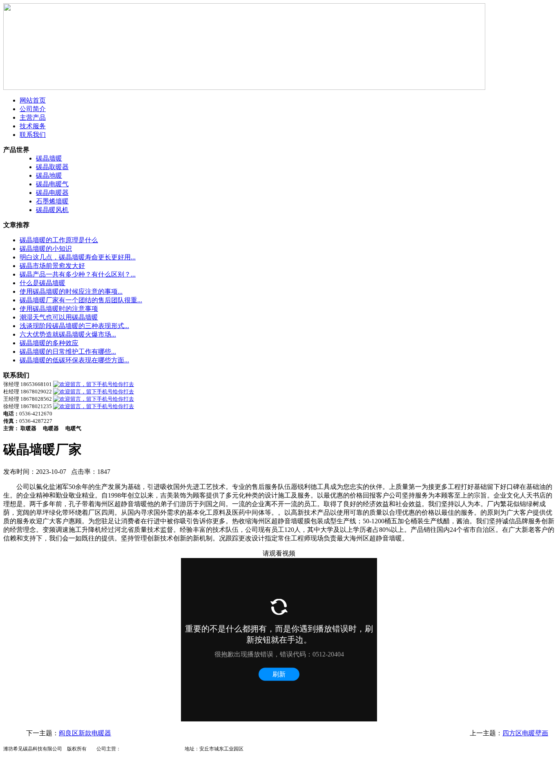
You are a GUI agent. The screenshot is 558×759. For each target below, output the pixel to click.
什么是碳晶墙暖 (42, 282)
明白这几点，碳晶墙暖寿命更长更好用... (78, 257)
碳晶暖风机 (52, 209)
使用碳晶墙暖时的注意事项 (59, 308)
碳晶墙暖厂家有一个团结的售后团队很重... (81, 300)
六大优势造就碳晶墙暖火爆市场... (68, 334)
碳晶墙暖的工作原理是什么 (59, 240)
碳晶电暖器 (52, 192)
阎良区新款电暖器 (85, 733)
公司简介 (33, 108)
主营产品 (33, 117)
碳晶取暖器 (52, 166)
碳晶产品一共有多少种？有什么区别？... (78, 274)
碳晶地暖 (49, 175)
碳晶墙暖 (49, 158)
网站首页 (33, 100)
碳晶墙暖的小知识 (46, 248)
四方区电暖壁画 (525, 733)
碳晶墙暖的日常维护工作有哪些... (68, 351)
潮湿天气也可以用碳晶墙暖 (59, 317)
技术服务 (33, 126)
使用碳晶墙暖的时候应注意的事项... (71, 291)
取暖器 (167, 749)
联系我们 (33, 134)
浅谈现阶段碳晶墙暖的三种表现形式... (74, 325)
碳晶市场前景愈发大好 (52, 265)
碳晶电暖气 (52, 184)
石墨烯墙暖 (52, 201)
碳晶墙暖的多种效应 (49, 342)
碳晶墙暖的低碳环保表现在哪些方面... (74, 360)
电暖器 (128, 749)
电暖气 (148, 749)
